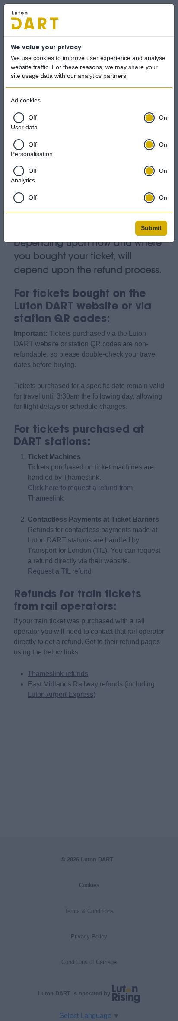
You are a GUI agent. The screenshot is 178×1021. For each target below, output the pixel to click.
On (163, 118)
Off (33, 118)
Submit (151, 228)
